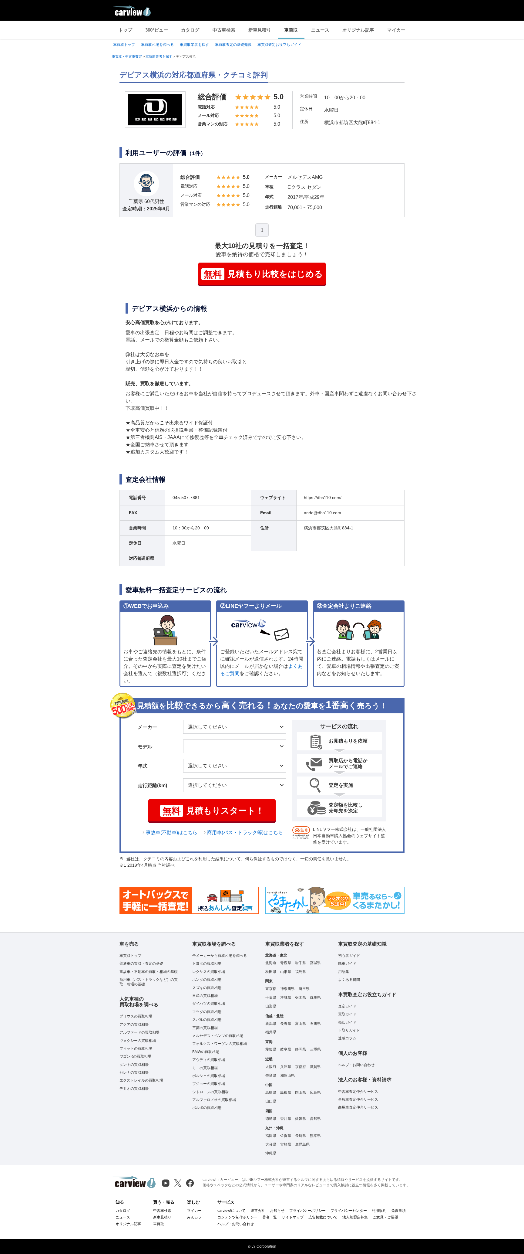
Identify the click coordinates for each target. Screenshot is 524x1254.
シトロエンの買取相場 (210, 1092)
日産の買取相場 (205, 996)
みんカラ (194, 1217)
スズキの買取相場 (206, 988)
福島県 (300, 972)
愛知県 (270, 1049)
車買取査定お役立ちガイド (279, 44)
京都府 (300, 1067)
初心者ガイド (349, 955)
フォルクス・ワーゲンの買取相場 (219, 1044)
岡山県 (300, 1092)
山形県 (285, 972)
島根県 (285, 1092)
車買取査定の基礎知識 (233, 44)
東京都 (270, 989)
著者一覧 (269, 1217)
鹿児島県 (302, 1144)
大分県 (270, 1144)
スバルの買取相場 (206, 1020)
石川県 (315, 1023)
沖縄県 (270, 1153)
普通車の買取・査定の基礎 (141, 963)
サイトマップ (293, 1217)
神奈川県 (287, 989)
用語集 (343, 972)
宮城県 (315, 963)
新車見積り (259, 29)
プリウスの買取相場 (135, 1016)
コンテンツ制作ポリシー (237, 1217)
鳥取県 (270, 1092)
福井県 (270, 1032)
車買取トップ (124, 44)
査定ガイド (347, 1006)
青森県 (285, 963)
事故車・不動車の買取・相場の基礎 (148, 972)
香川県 (285, 1118)
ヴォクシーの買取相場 (137, 1040)
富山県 (300, 1023)
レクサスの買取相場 (208, 972)
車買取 (291, 29)
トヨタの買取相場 (206, 963)
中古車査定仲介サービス (358, 1091)
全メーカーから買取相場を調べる (219, 955)
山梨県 (270, 1006)
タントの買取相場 (134, 1064)
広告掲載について (323, 1217)
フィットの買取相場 (135, 1048)
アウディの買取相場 (208, 1060)
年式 (142, 766)
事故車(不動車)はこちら (171, 832)
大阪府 (270, 1067)
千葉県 (270, 997)
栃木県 (300, 997)
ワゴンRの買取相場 (135, 1056)
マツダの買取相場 (206, 1012)
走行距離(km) (152, 785)
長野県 (285, 1023)
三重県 (315, 1049)
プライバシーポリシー (307, 1210)
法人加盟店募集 (355, 1217)
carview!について (231, 1210)
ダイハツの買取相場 (208, 1003)
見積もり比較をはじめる (263, 274)
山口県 (270, 1101)
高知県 (315, 1118)
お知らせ (277, 1210)
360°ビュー (156, 29)
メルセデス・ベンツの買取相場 (217, 1036)
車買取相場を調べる (157, 44)
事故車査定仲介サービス (358, 1099)
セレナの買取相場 (134, 1072)
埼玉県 (304, 989)
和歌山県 (287, 1075)
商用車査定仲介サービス (358, 1107)
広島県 (315, 1092)
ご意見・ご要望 (385, 1217)
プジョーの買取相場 (208, 1084)
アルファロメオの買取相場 (214, 1100)
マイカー (396, 29)
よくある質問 (349, 979)
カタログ (190, 29)
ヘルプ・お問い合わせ (356, 1065)
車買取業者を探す (194, 44)
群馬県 (315, 997)
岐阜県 (285, 1049)
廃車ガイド (347, 963)
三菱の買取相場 (205, 1028)
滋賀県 (315, 1067)
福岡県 (270, 1135)
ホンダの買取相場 (206, 979)
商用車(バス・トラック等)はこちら (245, 832)
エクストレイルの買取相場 (141, 1080)
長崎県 (300, 1135)
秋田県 (270, 972)
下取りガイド (349, 1030)
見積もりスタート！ (213, 811)
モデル (145, 746)
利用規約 (379, 1210)
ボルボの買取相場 (206, 1108)
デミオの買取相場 (134, 1088)
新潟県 (270, 1023)
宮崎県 (285, 1144)
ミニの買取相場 (205, 1068)
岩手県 (300, 963)
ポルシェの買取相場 (208, 1076)
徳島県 (270, 1118)
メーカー (147, 727)
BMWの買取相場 (205, 1052)
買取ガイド (347, 1014)
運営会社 (257, 1210)
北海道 (270, 963)
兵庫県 (285, 1067)
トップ (125, 29)
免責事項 (398, 1210)
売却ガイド (347, 1022)
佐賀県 (285, 1135)
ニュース (320, 29)
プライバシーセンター (349, 1210)
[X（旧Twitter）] (178, 1183)
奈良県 (270, 1075)
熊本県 (315, 1135)
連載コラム (347, 1038)
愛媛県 (300, 1118)
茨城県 (285, 997)
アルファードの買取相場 (139, 1032)
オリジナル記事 (358, 29)
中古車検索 (224, 29)
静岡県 (300, 1049)
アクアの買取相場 (134, 1024)
